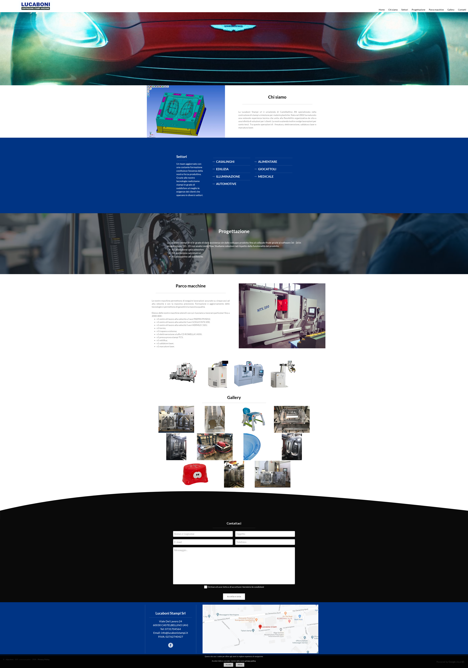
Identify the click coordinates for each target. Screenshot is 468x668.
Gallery (450, 9)
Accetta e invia (234, 596)
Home (382, 9)
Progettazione (418, 9)
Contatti (462, 9)
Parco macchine (436, 9)
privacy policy (250, 661)
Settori (404, 9)
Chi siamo (393, 9)
